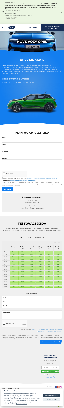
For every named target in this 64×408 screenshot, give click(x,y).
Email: (4, 144)
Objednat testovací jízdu (24, 82)
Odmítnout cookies (52, 399)
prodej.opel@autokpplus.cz (32, 208)
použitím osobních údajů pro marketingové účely (23, 180)
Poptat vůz (6, 82)
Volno (13, 251)
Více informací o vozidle (16, 79)
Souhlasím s (19, 180)
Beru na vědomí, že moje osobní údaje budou (30, 178)
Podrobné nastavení (21, 403)
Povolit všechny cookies (51, 395)
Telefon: (5, 151)
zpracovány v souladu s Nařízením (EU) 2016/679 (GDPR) (42, 178)
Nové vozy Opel (32, 42)
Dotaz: (4, 158)
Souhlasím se (42, 329)
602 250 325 (32, 203)
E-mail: (5, 306)
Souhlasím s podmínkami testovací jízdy (50, 331)
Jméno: (4, 138)
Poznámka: (6, 312)
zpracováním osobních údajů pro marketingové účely (46, 329)
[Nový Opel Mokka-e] (32, 100)
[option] (13, 266)
